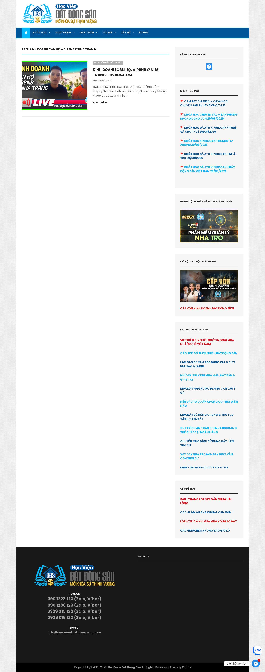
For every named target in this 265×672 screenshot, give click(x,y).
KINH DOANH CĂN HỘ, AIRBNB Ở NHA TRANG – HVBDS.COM (126, 72)
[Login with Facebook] (209, 66)
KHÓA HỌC (40, 32)
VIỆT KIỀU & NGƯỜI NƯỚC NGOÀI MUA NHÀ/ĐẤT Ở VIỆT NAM (207, 342)
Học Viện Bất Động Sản (124, 667)
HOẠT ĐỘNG (63, 32)
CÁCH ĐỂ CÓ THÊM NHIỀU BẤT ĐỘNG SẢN (208, 353)
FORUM (143, 32)
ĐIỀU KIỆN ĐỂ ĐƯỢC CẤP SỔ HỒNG (204, 467)
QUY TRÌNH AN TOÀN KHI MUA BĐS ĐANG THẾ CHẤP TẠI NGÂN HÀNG (208, 430)
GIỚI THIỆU (87, 32)
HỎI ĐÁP (108, 32)
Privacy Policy (180, 667)
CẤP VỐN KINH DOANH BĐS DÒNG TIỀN (207, 308)
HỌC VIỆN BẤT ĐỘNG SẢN (108, 62)
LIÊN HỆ (126, 32)
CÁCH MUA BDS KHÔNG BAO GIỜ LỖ (205, 530)
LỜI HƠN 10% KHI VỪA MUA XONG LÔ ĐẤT (208, 521)
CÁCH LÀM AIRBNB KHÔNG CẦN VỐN (205, 512)
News (96, 80)
